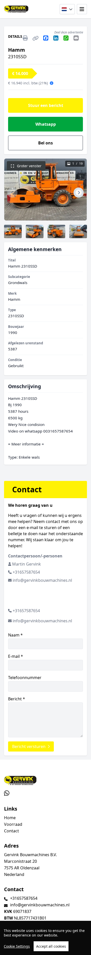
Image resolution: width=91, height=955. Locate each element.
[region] (45, 938)
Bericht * (16, 699)
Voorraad (13, 824)
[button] (12, 193)
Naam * (15, 635)
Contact (11, 831)
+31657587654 (26, 572)
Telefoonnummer (24, 677)
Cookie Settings (17, 946)
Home (10, 817)
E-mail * (15, 656)
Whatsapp (45, 124)
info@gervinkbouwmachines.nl (42, 580)
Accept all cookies (51, 946)
